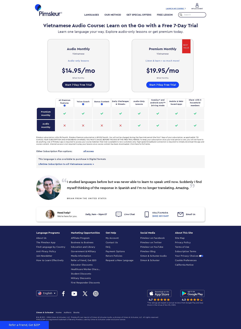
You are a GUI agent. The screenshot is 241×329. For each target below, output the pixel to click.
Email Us (190, 214)
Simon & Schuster (45, 313)
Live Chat (129, 214)
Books (76, 313)
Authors (67, 313)
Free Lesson (165, 15)
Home (59, 313)
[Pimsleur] (48, 10)
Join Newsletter (44, 256)
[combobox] (192, 15)
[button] (24, 325)
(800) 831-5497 (160, 216)
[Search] (180, 15)
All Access (88, 151)
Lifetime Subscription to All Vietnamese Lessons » (66, 164)
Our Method (112, 15)
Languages (91, 15)
